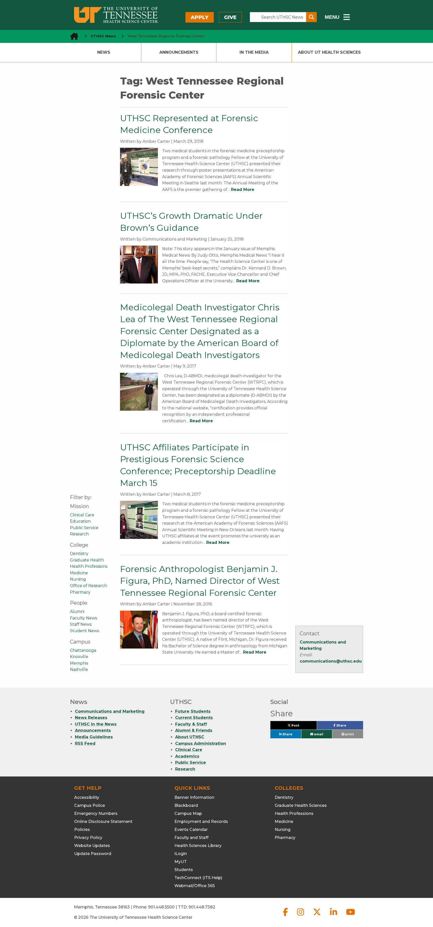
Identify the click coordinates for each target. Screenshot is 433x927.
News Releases (91, 717)
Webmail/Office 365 (194, 885)
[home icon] (72, 36)
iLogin (180, 853)
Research (79, 534)
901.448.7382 (201, 907)
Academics (187, 756)
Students (183, 869)
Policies (82, 829)
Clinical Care (82, 515)
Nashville (79, 669)
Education (80, 521)
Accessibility (86, 797)
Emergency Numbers (96, 813)
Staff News (80, 624)
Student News (84, 630)
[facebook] (286, 916)
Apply (199, 17)
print (349, 734)
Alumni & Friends (193, 730)
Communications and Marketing (110, 711)
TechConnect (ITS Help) (198, 877)
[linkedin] (334, 916)
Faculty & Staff (191, 724)
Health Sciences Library (198, 845)
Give (230, 17)
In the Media (254, 52)
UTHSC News (103, 36)
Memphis (79, 663)
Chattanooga (83, 650)
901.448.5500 (161, 907)
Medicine (79, 573)
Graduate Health (87, 560)
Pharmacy (80, 592)
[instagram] (301, 916)
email (318, 734)
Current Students (194, 717)
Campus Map (188, 813)
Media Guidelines (94, 737)
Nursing (78, 579)
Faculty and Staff (191, 837)
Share (349, 726)
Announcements (178, 52)
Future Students (192, 711)
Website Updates (92, 845)
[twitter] (317, 916)
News (103, 52)
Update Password (92, 853)
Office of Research (88, 585)
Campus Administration (200, 743)
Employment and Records (201, 821)
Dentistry (79, 553)
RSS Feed (85, 743)
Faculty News (83, 618)
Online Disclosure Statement (103, 821)
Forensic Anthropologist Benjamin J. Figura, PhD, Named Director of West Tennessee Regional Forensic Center (200, 581)
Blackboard (186, 805)
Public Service (84, 527)
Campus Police (89, 805)
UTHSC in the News (96, 724)
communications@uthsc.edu (331, 661)
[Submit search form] (311, 17)
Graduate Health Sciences (301, 805)
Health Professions (88, 566)
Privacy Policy (88, 837)
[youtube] (350, 916)
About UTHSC (189, 737)
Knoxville (79, 656)
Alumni (77, 611)
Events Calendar (191, 829)
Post (301, 726)
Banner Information (194, 797)
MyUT (180, 861)
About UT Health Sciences (329, 52)
